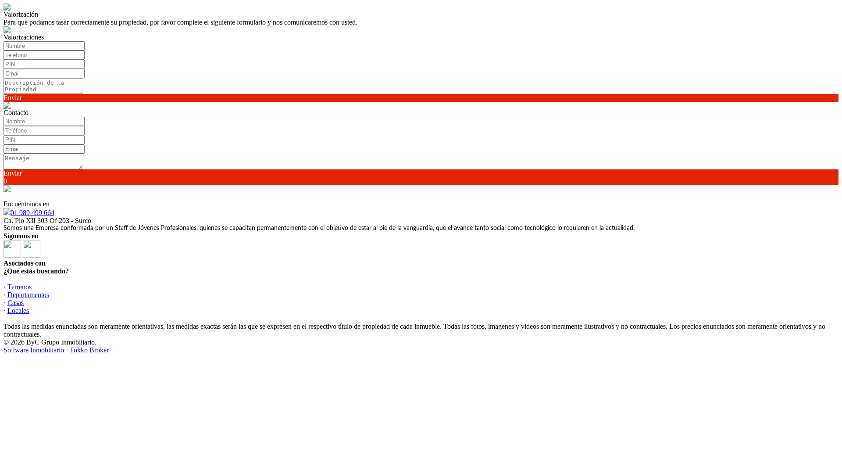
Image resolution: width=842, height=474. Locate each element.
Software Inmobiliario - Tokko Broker (56, 350)
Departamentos (28, 294)
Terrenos (19, 287)
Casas (15, 302)
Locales (18, 310)
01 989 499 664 (32, 212)
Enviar (13, 97)
